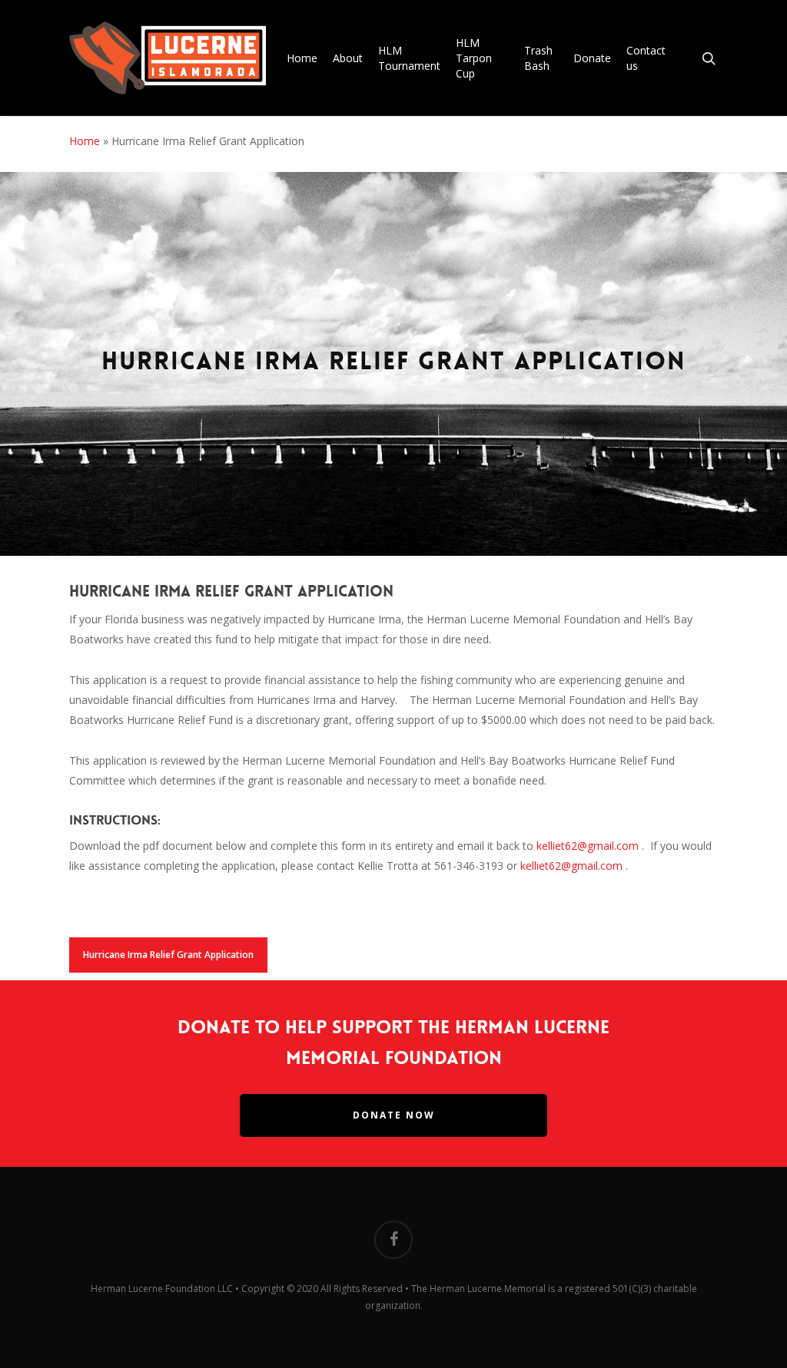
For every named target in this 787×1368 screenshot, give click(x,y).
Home (84, 141)
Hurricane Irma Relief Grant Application (168, 954)
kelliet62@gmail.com (587, 845)
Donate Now (394, 1115)
